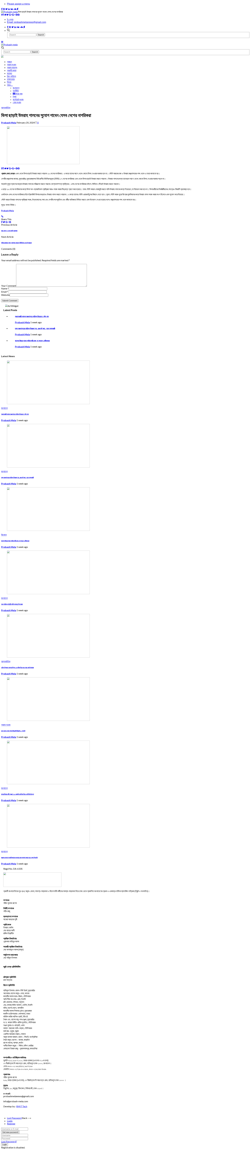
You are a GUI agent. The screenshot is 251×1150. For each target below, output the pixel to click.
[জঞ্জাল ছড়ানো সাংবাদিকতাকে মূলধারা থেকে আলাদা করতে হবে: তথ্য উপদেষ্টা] (48, 846)
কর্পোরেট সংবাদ (18, 99)
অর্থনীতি (16, 90)
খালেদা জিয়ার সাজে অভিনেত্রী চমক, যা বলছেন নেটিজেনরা (32, 341)
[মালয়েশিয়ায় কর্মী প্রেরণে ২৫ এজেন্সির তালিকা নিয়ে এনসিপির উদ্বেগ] (48, 783)
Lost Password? (9, 1141)
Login (9, 1120)
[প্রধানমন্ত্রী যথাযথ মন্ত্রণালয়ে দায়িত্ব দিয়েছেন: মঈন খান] (48, 403)
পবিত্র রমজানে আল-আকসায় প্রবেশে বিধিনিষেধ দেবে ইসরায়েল (16, 243)
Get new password (10, 1132)
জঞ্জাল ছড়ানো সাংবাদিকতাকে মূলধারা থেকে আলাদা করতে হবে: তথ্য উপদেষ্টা (19, 857)
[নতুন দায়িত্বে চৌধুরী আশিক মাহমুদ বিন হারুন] (48, 593)
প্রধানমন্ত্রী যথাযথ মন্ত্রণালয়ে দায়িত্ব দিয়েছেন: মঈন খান (32, 316)
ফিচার (9, 82)
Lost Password (14, 1118)
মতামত (9, 73)
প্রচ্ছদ (9, 61)
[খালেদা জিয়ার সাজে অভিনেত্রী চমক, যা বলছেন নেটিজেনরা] (48, 530)
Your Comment (8, 285)
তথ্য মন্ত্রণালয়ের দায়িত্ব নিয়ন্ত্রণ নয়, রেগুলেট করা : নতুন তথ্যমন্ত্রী (35, 328)
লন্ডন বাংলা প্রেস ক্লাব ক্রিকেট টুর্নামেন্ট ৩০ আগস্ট (13, 731)
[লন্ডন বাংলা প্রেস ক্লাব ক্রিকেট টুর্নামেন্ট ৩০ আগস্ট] (48, 720)
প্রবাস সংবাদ (11, 64)
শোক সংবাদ (17, 102)
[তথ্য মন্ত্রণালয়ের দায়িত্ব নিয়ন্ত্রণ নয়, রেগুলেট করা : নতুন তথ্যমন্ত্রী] (48, 466)
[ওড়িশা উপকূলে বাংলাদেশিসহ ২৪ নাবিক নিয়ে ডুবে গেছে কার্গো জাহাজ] (48, 656)
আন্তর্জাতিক (5, 107)
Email (4, 291)
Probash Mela (8, 122)
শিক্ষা (14, 96)
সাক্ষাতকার (11, 79)
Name (5, 288)
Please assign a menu (18, 4)
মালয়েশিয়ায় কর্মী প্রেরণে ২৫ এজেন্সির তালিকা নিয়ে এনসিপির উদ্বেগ (17, 794)
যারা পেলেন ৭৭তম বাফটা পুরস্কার (9, 231)
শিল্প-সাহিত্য (11, 76)
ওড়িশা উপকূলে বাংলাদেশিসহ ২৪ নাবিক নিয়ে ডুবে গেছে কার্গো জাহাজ (17, 667)
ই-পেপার (10, 19)
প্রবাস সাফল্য (12, 67)
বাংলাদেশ (16, 87)
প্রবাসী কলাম (11, 70)
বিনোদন (4, 535)
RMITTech (21, 1106)
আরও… (10, 85)
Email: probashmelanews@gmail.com (26, 22)
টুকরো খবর (18, 93)
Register (11, 1123)
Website (5, 294)
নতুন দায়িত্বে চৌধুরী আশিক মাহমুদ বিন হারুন (12, 604)
